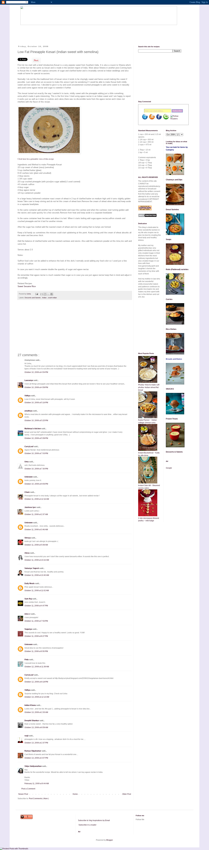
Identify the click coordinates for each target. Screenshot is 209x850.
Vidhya (27, 396)
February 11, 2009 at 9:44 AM (36, 783)
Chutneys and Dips (174, 180)
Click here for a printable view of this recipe (36, 159)
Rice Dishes (171, 329)
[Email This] (41, 294)
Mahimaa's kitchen (32, 429)
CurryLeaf (29, 446)
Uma (26, 462)
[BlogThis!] (45, 294)
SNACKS (170, 389)
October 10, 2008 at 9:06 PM (36, 484)
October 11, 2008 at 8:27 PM (36, 636)
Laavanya (29, 380)
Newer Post (23, 794)
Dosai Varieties (172, 209)
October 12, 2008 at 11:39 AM (36, 667)
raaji (26, 736)
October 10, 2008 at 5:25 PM (36, 420)
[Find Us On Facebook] (159, 119)
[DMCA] (147, 217)
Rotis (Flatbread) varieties (177, 269)
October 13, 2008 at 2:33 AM (36, 712)
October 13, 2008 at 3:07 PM (36, 758)
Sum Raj (28, 599)
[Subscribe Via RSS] (152, 119)
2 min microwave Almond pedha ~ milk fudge (148, 519)
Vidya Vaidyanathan (33, 766)
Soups (168, 239)
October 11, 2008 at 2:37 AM (36, 514)
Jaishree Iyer (30, 507)
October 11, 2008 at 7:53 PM (36, 621)
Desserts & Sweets (174, 452)
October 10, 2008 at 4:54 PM (36, 372)
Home (75, 794)
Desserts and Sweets (33, 298)
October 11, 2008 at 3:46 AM (36, 529)
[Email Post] (37, 294)
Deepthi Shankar (31, 720)
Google (169, 468)
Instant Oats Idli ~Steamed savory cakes (149, 486)
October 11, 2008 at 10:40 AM (36, 575)
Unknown (28, 477)
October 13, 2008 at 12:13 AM (36, 697)
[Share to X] (48, 294)
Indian (44, 298)
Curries (169, 299)
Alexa (27, 553)
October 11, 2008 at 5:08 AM (36, 545)
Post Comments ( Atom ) (39, 798)
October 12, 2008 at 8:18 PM (36, 682)
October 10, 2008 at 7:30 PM (36, 469)
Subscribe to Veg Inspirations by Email (94, 820)
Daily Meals (29, 583)
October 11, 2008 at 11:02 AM (36, 590)
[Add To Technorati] (166, 119)
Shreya (27, 538)
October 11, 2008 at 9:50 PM (36, 651)
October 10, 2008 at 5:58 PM (36, 438)
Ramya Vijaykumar (33, 751)
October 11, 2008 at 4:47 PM (36, 606)
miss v (27, 614)
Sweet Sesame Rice (27, 286)
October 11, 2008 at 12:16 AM (36, 499)
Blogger (109, 840)
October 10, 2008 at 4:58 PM (36, 387)
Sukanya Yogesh (31, 568)
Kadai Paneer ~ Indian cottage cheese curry (147, 421)
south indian (52, 298)
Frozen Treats (172, 419)
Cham (27, 492)
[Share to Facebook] (51, 294)
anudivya (28, 411)
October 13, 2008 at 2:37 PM (36, 743)
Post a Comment (28, 789)
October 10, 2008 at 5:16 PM (36, 402)
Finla (26, 660)
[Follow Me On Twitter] (145, 119)
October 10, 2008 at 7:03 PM (36, 453)
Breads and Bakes (174, 359)
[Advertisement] (76, 33)
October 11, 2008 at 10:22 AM (36, 560)
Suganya (28, 629)
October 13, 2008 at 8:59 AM (36, 727)
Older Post (126, 794)
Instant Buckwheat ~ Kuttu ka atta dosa (149, 454)
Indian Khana (30, 705)
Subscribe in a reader (87, 825)
